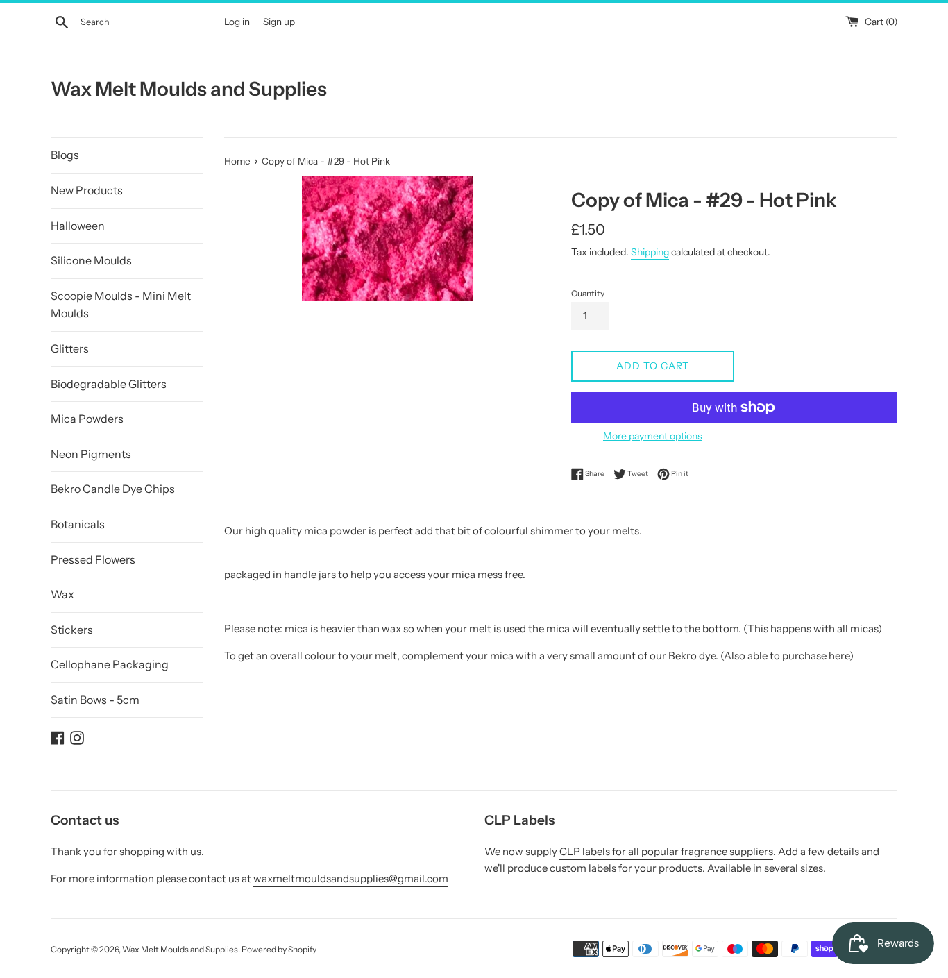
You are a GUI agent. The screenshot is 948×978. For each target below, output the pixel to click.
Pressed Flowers (93, 559)
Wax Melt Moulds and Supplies (189, 89)
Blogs (65, 155)
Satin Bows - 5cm (95, 700)
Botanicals (78, 524)
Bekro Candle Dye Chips (113, 489)
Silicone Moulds (91, 260)
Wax (62, 594)
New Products (87, 190)
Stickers (72, 629)
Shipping (650, 252)
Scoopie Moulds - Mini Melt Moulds (121, 305)
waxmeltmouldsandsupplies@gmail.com (350, 878)
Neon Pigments (91, 454)
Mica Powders (87, 418)
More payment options (652, 435)
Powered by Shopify (279, 949)
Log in (237, 21)
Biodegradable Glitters (109, 384)
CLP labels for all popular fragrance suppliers (666, 851)
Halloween (78, 226)
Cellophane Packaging (110, 664)
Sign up (279, 21)
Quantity (587, 293)
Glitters (70, 348)
